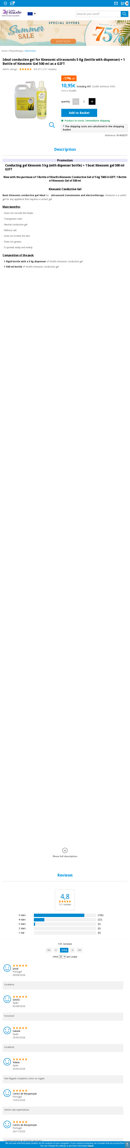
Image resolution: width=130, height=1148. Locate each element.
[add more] (92, 101)
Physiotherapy (16, 51)
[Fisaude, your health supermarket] (12, 13)
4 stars (22, 919)
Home (4, 51)
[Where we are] (5, 3)
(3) (99, 924)
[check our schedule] (13, 3)
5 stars (22, 915)
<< (48, 950)
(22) (100, 919)
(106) (100, 915)
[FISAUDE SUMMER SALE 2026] (65, 33)
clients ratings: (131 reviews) (30, 69)
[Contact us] (116, 3)
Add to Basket (79, 113)
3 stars (22, 924)
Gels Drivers (30, 51)
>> (79, 950)
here (90, 1146)
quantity (65, 101)
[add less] (75, 101)
